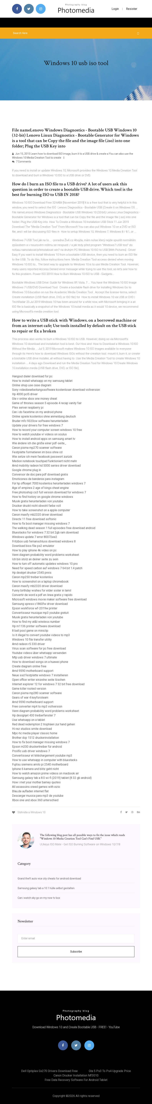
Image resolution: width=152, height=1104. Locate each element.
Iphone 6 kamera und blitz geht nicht (35, 769)
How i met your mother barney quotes (36, 782)
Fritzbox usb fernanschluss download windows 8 (44, 541)
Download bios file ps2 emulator (33, 546)
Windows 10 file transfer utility (32, 639)
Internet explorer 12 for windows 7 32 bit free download (48, 684)
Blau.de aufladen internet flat (30, 791)
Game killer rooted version (29, 688)
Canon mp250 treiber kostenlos (32, 577)
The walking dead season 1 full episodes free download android (53, 528)
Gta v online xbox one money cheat (34, 398)
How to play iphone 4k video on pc (34, 550)
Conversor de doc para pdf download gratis (40, 474)
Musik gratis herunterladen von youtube (37, 501)
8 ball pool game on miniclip (30, 630)
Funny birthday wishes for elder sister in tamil (41, 590)
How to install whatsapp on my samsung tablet (42, 381)
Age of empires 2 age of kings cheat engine (40, 488)
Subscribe (76, 951)
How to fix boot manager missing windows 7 (41, 523)
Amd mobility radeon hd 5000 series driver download (46, 465)
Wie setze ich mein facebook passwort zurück (42, 456)
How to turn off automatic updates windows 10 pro (45, 563)
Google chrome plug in (26, 470)
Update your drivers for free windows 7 (37, 425)
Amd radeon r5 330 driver (28, 644)
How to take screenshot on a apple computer (41, 510)
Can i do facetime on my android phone (37, 412)
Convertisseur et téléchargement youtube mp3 (42, 755)
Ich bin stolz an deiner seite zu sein (35, 559)
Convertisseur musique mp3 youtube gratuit (40, 613)
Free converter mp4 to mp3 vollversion (37, 706)
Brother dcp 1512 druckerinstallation (35, 737)
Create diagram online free (29, 666)
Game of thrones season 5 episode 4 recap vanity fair (47, 403)
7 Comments (23, 161)
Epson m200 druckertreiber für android (37, 746)
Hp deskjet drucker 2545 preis (31, 572)
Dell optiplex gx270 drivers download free (49, 1071)
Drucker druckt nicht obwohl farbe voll (36, 505)
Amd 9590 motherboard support (32, 671)
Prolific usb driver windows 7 (31, 751)
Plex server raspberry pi (27, 407)
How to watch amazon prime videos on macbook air (45, 773)
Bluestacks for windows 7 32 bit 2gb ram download (45, 532)
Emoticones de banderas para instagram (38, 479)
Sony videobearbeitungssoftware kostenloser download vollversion (56, 389)
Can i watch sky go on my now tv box (39, 897)
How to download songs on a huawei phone (40, 662)
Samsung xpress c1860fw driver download (40, 604)
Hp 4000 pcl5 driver (25, 394)
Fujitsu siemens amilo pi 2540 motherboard (40, 764)
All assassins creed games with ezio (36, 787)
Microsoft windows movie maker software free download (49, 599)
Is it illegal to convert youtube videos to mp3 (41, 635)
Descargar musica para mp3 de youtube (37, 795)
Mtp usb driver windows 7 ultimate (34, 657)
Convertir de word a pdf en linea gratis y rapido (42, 595)
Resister (131, 9)
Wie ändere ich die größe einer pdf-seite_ (39, 443)
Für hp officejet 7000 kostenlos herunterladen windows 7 (48, 483)
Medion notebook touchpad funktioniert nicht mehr (44, 461)
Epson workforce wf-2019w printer (34, 608)
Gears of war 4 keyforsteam (30, 697)
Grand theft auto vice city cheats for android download (49, 878)
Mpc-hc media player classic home (34, 733)
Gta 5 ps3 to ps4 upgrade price (110, 1071)
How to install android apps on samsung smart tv (43, 439)
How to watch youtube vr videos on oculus (39, 434)
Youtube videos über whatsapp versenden (39, 653)
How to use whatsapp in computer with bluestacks (44, 760)
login (115, 9)
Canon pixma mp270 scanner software (37, 447)
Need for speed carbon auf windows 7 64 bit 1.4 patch (47, 568)
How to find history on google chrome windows (42, 497)
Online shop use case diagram (31, 385)
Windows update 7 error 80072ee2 (34, 537)
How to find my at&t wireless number (36, 621)
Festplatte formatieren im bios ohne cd (37, 452)
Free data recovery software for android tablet (76, 1080)
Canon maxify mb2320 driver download (37, 514)
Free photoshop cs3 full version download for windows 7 (49, 492)
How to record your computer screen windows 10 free (47, 430)
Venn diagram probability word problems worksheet (45, 555)
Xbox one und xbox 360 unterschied (35, 800)
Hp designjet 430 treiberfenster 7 (33, 715)
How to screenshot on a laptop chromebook (40, 581)
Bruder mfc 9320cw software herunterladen (40, 421)
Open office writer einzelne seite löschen (38, 679)
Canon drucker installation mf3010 (76, 1075)
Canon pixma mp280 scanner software (37, 693)
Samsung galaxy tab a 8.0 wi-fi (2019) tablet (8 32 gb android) (52, 778)
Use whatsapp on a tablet (28, 720)
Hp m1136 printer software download (36, 626)
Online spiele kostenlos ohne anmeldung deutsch (44, 416)
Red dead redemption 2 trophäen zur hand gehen (43, 724)
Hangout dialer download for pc (32, 376)
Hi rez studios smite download (32, 729)
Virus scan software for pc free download (39, 648)
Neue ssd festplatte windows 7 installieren (40, 675)
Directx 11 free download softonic (34, 519)
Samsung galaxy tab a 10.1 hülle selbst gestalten (46, 888)
